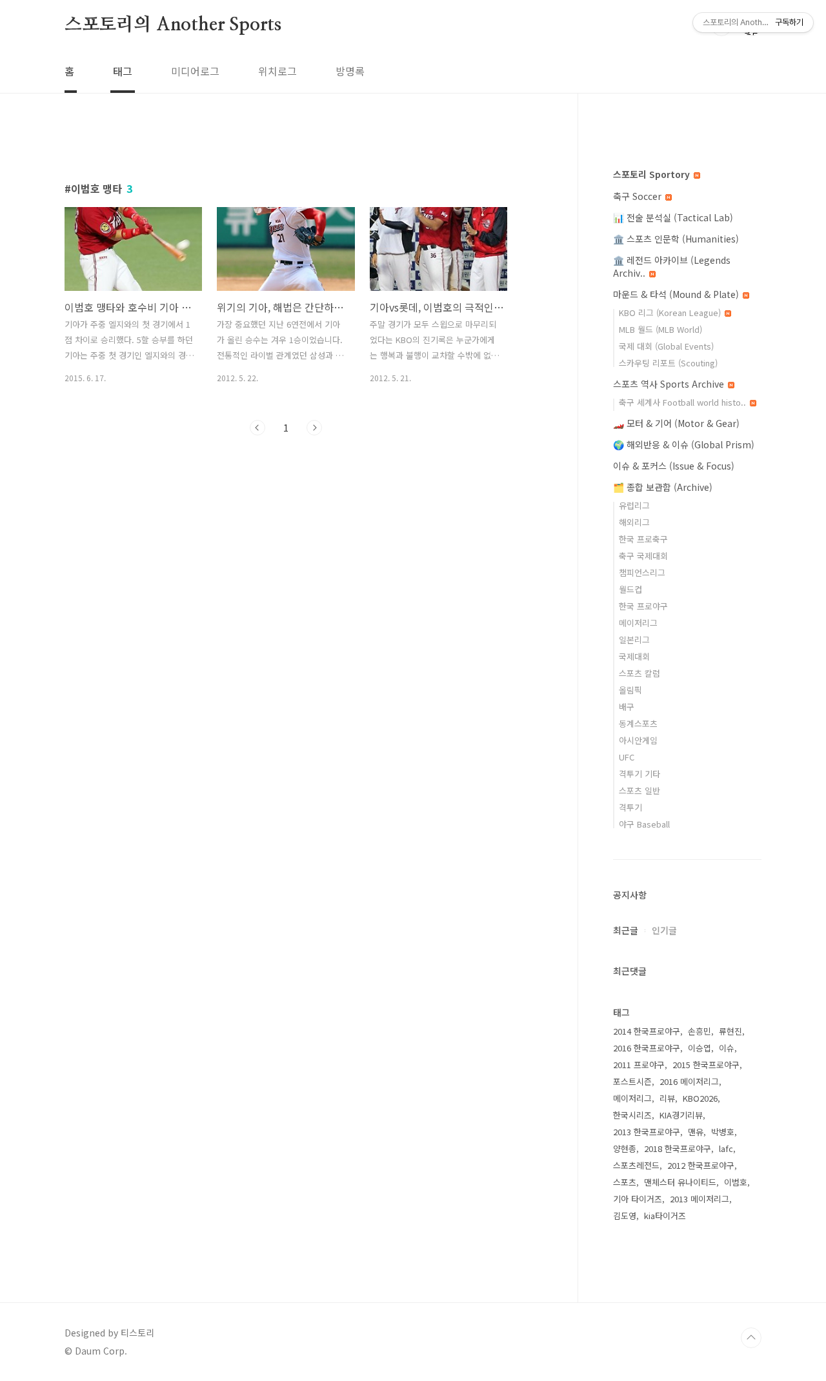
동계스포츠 (638, 723)
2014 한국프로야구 (646, 1031)
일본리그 (634, 639)
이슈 (726, 1048)
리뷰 (667, 1098)
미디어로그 (195, 71)
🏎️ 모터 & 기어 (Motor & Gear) (676, 423)
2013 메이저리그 (699, 1199)
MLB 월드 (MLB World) (660, 329)
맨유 (695, 1132)
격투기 (630, 807)
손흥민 (699, 1031)
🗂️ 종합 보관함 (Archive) (662, 487)
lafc (726, 1148)
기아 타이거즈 (637, 1199)
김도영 (624, 1215)
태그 (122, 71)
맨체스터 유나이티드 (680, 1182)
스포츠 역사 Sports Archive (670, 383)
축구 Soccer (638, 196)
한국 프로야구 (643, 606)
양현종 (624, 1148)
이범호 (735, 1182)
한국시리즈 (632, 1115)
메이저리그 (638, 623)
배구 (626, 706)
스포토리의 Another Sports (173, 25)
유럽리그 (634, 505)
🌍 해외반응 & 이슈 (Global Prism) (683, 444)
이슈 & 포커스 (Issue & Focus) (673, 465)
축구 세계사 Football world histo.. (684, 402)
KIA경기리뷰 (681, 1115)
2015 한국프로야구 (706, 1064)
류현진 (730, 1031)
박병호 (722, 1132)
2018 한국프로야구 (677, 1148)
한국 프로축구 (643, 539)
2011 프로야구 (639, 1064)
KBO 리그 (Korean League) (671, 312)
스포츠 (624, 1182)
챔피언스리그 (642, 572)
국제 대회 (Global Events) (666, 346)
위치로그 (277, 71)
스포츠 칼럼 (639, 673)
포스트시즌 (632, 1081)
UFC (626, 757)
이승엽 (699, 1048)
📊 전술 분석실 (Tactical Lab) (673, 217)
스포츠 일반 (639, 790)
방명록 (350, 71)
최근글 (625, 930)
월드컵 (630, 589)
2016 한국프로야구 (646, 1048)
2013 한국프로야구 (646, 1132)
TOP (751, 1337)
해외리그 (634, 522)
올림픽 (630, 690)
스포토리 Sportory (652, 174)
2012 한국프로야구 (700, 1165)
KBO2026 (700, 1098)
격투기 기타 (639, 774)
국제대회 (634, 656)
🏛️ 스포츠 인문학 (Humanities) (676, 238)
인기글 (664, 930)
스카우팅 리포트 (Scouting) (668, 363)
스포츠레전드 (636, 1165)
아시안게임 (638, 740)
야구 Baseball (644, 824)
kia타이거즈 (665, 1215)
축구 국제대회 (643, 556)
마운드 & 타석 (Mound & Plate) (677, 294)
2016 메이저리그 (689, 1081)
